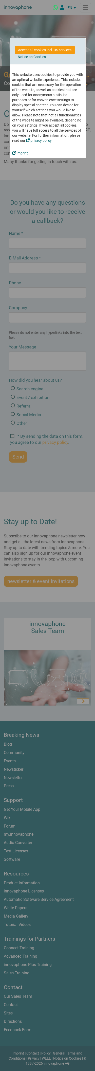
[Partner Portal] (62, 8)
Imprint (22, 153)
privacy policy (40, 140)
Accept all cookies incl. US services (44, 50)
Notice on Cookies (32, 57)
